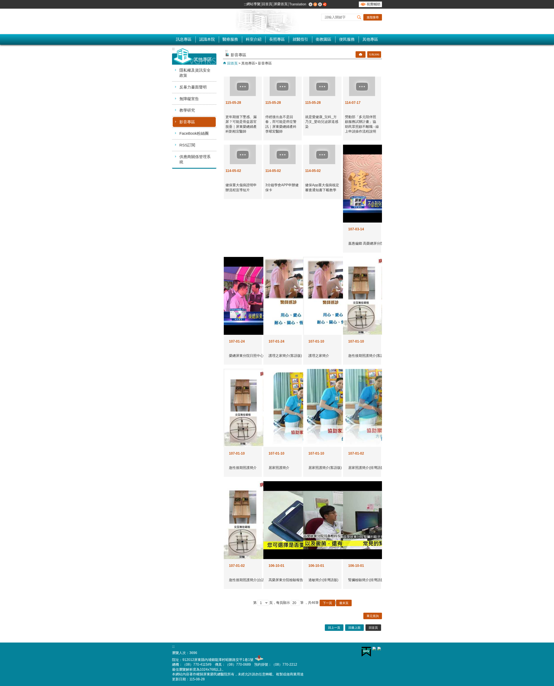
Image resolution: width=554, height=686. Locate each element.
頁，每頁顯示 (279, 602)
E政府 (366, 652)
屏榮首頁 (281, 4)
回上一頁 (334, 627)
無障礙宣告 (189, 99)
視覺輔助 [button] (373, 4)
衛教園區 (323, 39)
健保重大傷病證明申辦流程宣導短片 (241, 187)
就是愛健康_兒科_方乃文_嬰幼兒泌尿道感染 (321, 121)
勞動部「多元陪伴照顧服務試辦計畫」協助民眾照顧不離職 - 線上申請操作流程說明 (362, 124)
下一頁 (327, 603)
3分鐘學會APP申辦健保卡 (282, 187)
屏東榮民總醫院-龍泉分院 (216, 21)
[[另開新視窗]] (325, 4)
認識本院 (207, 39)
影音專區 (187, 122)
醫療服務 (230, 39)
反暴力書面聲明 (193, 87)
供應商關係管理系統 (195, 159)
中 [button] (315, 4)
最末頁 (343, 603)
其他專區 (370, 39)
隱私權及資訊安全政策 (195, 73)
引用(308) (374, 54)
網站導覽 (253, 4)
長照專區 (277, 39)
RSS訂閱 (187, 145)
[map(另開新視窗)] (258, 660)
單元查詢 (373, 616)
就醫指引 (300, 39)
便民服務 (347, 39)
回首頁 (267, 4)
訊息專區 (184, 39)
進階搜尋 (373, 17)
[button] (359, 17)
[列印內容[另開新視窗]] (361, 54)
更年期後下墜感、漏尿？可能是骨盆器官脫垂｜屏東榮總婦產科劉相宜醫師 (241, 124)
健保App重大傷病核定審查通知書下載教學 (322, 187)
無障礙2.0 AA (344, 652)
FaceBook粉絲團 (194, 133)
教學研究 (187, 110)
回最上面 (354, 627)
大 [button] (320, 4)
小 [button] (310, 4)
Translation (297, 4)
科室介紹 (253, 39)
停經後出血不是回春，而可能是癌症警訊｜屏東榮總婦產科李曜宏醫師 (280, 124)
